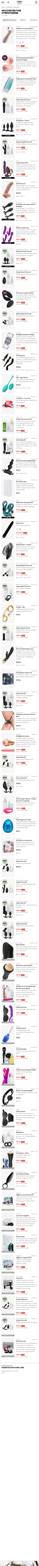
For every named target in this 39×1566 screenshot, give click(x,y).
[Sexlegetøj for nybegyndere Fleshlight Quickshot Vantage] (19, 341)
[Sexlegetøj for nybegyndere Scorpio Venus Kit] (19, 1326)
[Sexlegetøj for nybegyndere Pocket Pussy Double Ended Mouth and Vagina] (19, 64)
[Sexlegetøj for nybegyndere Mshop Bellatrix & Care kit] (19, 571)
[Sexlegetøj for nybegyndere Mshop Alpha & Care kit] (19, 592)
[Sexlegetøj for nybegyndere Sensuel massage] (19, 1055)
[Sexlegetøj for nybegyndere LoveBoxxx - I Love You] (19, 404)
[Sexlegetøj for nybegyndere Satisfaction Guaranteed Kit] (19, 508)
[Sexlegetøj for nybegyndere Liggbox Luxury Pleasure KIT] (19, 1201)
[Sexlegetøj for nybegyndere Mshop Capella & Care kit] (19, 148)
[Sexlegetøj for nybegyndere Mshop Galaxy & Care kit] (19, 320)
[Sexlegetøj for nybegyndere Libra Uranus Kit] (19, 699)
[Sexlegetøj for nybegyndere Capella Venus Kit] (19, 888)
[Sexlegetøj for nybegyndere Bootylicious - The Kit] (19, 127)
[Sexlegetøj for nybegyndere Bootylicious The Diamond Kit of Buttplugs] (19, 212)
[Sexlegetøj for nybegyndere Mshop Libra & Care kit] (19, 106)
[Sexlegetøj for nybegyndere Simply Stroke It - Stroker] (19, 551)
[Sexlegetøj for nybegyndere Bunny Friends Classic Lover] (19, 657)
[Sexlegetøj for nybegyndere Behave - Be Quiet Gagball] (19, 1097)
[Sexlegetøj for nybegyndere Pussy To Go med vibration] (19, 971)
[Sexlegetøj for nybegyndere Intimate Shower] (19, 1034)
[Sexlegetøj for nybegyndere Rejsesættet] (19, 1138)
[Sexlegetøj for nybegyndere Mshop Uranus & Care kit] (19, 257)
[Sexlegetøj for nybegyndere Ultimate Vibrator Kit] (19, 235)
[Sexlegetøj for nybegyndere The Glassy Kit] (19, 362)
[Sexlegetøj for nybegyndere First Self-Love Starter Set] (19, 846)
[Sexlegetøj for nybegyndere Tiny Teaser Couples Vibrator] (19, 299)
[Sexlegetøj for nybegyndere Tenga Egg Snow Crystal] (19, 826)
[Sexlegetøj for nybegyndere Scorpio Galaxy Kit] (19, 1305)
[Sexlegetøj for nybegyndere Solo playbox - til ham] (19, 1159)
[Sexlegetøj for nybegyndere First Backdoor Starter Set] (19, 679)
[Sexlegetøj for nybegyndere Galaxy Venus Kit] (19, 867)
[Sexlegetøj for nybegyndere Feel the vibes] (19, 1243)
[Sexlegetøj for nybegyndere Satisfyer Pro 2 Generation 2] (19, 39)
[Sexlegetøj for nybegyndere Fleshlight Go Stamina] (19, 742)
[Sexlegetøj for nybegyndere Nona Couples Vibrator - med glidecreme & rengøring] (19, 805)
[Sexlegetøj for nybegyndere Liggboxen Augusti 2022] (19, 1263)
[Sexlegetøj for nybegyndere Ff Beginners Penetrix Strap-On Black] (19, 721)
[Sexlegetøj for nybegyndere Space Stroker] (19, 951)
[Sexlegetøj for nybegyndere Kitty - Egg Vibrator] (19, 383)
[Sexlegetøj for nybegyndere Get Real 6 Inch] (19, 189)
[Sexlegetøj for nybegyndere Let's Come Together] (19, 1222)
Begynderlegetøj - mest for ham (10, 1372)
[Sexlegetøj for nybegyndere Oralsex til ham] (19, 1117)
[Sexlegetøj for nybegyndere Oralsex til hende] (19, 1013)
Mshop (3, 7)
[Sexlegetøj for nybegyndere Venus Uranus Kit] (19, 784)
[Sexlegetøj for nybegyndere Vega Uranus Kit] (19, 909)
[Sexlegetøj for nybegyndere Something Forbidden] (19, 1180)
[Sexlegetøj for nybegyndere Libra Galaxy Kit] (19, 446)
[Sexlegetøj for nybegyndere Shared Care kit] (19, 1347)
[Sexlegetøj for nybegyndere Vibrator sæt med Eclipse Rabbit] (19, 1076)
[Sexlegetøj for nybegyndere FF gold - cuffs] (19, 613)
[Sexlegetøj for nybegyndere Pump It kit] (19, 1284)
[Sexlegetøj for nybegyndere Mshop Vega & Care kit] (19, 634)
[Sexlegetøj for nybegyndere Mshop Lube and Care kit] (19, 425)
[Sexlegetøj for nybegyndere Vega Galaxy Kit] (19, 763)
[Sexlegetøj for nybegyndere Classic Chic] (19, 530)
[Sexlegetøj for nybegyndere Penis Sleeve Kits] (19, 487)
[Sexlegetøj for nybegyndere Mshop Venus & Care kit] (19, 278)
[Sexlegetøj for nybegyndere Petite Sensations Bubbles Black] (19, 467)
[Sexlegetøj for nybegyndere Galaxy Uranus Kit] (19, 930)
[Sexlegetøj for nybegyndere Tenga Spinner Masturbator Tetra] (19, 85)
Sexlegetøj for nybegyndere (13, 7)
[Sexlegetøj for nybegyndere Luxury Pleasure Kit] (19, 169)
